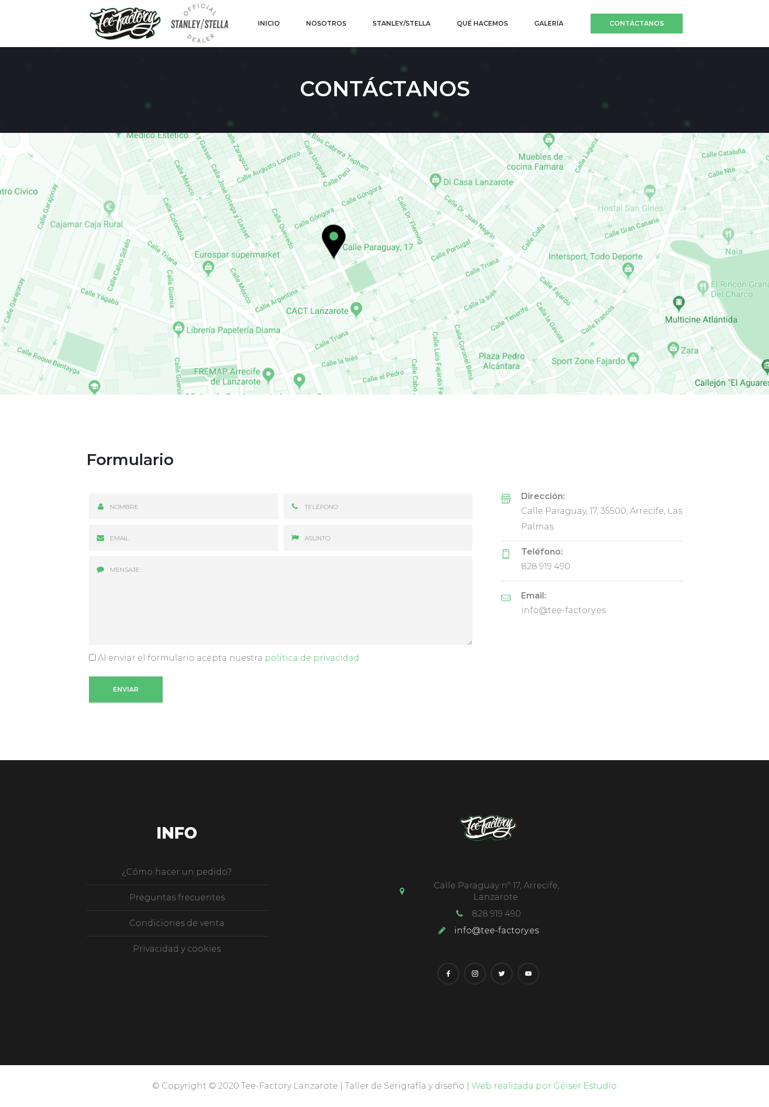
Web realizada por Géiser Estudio (544, 1086)
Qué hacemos (482, 23)
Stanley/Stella (401, 23)
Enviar (126, 689)
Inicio (269, 23)
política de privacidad (312, 658)
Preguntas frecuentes (177, 897)
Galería (548, 23)
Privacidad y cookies (177, 949)
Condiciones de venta (176, 923)
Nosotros (326, 23)
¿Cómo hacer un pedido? (177, 872)
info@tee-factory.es (563, 610)
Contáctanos (636, 23)
